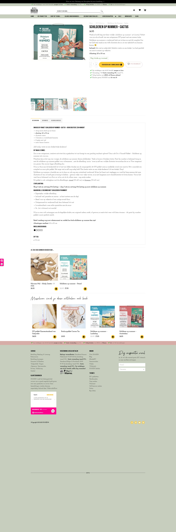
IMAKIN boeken (94, 368)
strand (71, 180)
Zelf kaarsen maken (95, 386)
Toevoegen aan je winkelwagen (111, 65)
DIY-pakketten (100, 23)
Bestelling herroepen (37, 359)
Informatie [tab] (45, 120)
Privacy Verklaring (37, 368)
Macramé (92, 383)
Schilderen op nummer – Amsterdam (127, 332)
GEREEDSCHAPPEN (107, 16)
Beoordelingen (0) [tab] (56, 120)
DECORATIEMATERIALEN (90, 16)
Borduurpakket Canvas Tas (70, 331)
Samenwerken (93, 361)
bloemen (88, 180)
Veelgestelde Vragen (37, 364)
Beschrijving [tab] (35, 120)
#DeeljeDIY (92, 359)
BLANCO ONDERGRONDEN (72, 16)
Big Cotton (92, 390)
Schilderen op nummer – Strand (71, 284)
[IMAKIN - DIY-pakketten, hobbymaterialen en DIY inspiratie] (34, 10)
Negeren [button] (107, 1)
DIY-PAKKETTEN (42, 16)
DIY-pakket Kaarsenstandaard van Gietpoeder (44, 332)
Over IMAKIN (94, 354)
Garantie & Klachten (37, 361)
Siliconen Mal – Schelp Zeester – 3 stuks (42, 285)
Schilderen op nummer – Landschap (98, 332)
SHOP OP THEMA (55, 16)
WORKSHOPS (128, 16)
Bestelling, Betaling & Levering (40, 354)
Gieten (91, 388)
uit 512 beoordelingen (118, 4)
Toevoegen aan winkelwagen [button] (56, 289)
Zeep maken (93, 381)
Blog (136, 16)
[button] (134, 11)
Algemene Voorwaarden (38, 366)
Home (32, 16)
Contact (33, 371)
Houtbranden (93, 379)
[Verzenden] (102, 11)
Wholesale (92, 366)
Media (91, 364)
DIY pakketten (94, 376)
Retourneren (34, 357)
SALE (119, 16)
